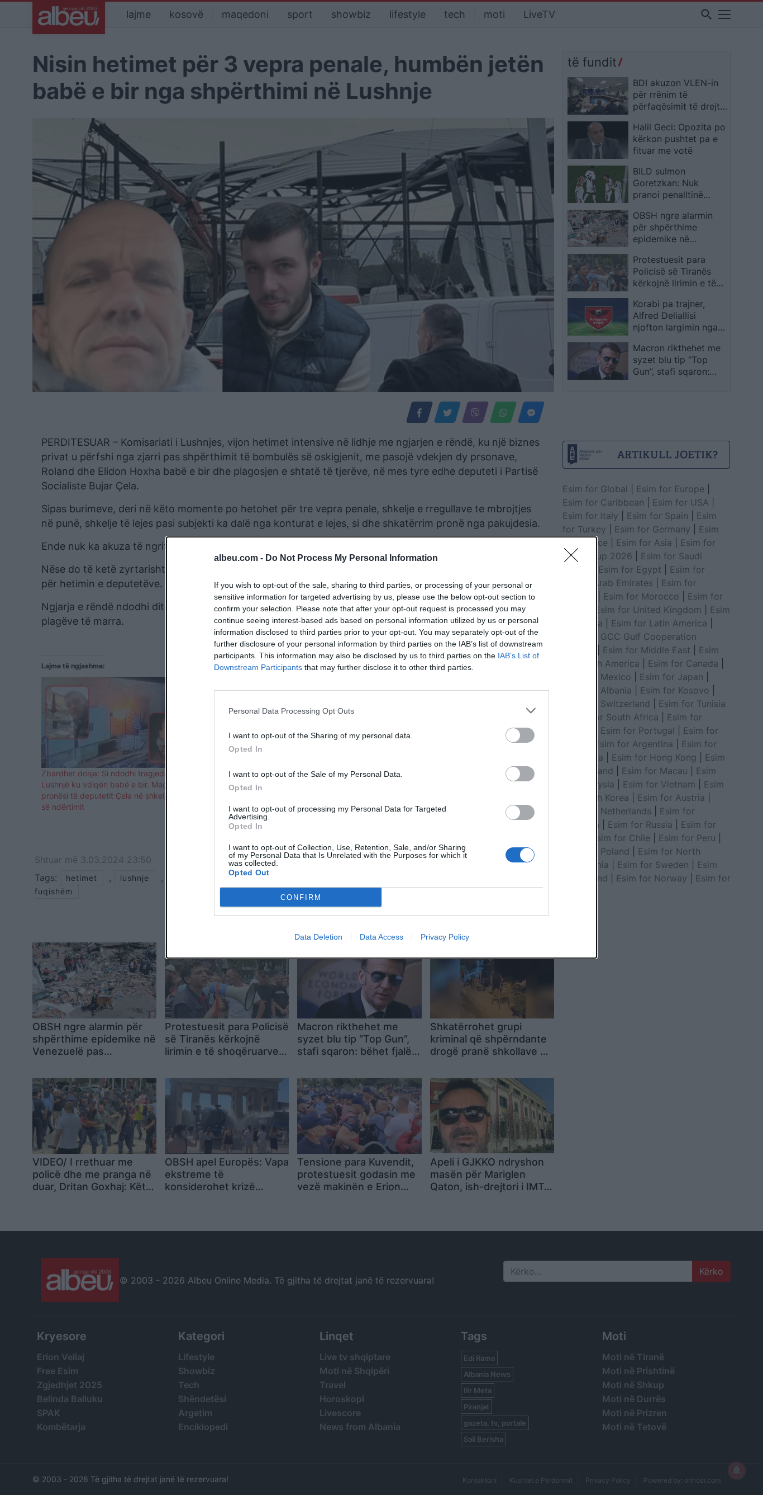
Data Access (381, 936)
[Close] (574, 558)
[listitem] (381, 710)
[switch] (520, 735)
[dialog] (381, 747)
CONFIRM (301, 897)
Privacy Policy (445, 936)
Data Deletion (318, 936)
